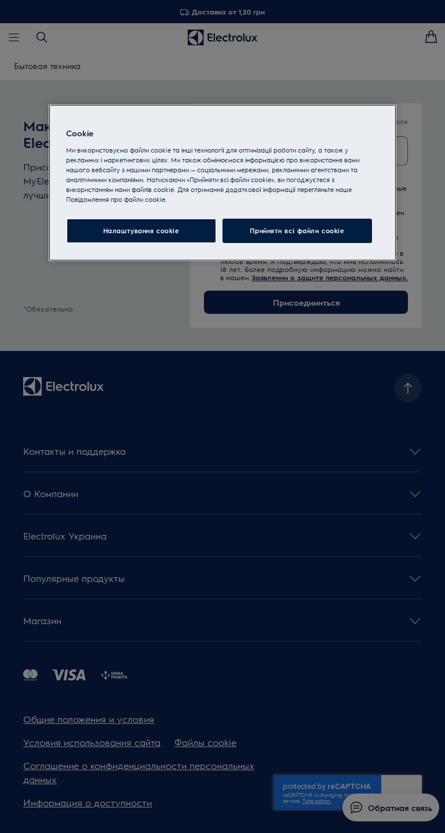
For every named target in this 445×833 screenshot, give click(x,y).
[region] (222, 182)
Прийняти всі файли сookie (297, 230)
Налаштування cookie (141, 230)
